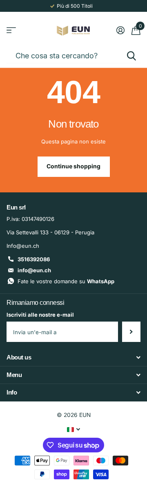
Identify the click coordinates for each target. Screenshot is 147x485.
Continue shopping (73, 166)
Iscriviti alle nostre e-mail (40, 314)
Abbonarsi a (131, 332)
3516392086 (34, 259)
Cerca (131, 55)
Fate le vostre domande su (66, 281)
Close (73, 357)
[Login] (120, 30)
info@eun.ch (34, 270)
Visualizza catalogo (11, 30)
